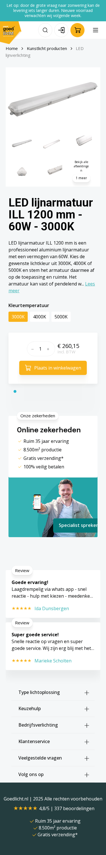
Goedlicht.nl (16, 799)
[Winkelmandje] (77, 30)
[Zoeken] (45, 30)
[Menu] (95, 30)
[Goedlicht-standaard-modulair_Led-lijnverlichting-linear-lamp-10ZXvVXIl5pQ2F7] (53, 99)
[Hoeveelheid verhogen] (49, 349)
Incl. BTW (66, 351)
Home (12, 48)
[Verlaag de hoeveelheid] (31, 349)
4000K (39, 317)
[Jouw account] (61, 30)
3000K (18, 317)
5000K (61, 317)
